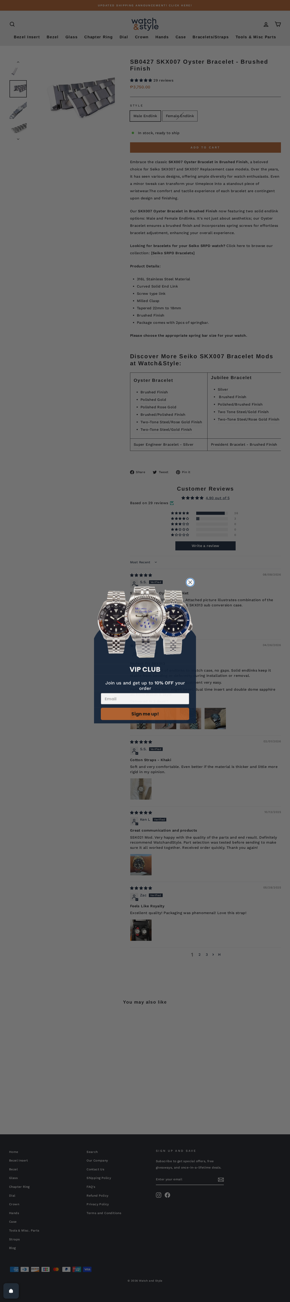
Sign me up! (145, 712)
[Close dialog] (190, 581)
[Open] (11, 1291)
